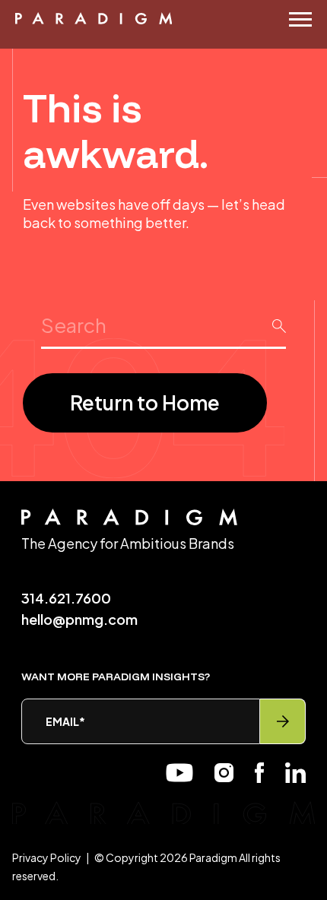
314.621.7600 (66, 598)
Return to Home (145, 402)
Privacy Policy (46, 857)
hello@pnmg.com (79, 619)
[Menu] (300, 19)
